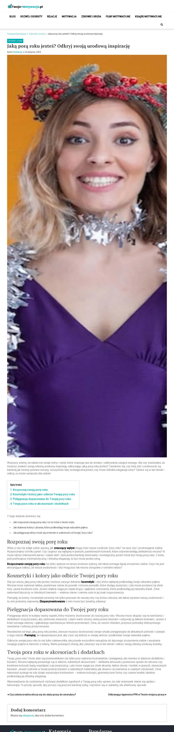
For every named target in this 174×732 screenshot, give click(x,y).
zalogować (28, 715)
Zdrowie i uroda (91, 16)
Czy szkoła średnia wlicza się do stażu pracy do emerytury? (43, 694)
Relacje (52, 16)
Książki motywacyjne (148, 16)
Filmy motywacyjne (118, 16)
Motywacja (69, 16)
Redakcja (17, 52)
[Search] (162, 25)
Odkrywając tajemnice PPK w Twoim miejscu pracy (136, 694)
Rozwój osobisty (31, 16)
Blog (13, 16)
